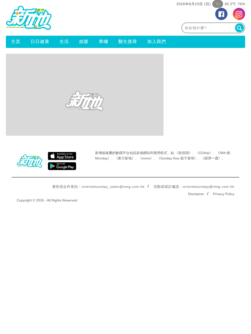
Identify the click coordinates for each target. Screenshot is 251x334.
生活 (64, 41)
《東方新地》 (124, 158)
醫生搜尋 (127, 41)
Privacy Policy (223, 194)
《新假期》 (183, 153)
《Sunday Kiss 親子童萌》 (177, 158)
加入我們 (156, 41)
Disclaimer (196, 194)
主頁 (15, 41)
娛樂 (83, 41)
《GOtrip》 (204, 153)
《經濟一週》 (211, 158)
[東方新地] (66, 18)
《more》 (145, 158)
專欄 (103, 41)
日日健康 (40, 41)
